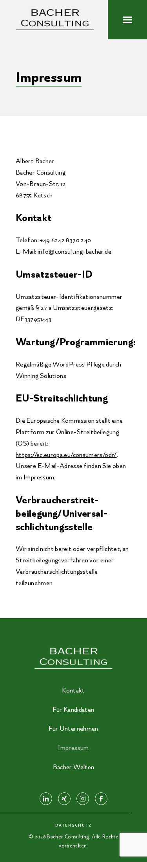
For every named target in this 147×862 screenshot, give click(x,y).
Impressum (73, 747)
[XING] (64, 798)
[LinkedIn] (46, 798)
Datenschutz (73, 825)
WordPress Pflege (79, 364)
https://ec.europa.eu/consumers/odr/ (66, 454)
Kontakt (73, 690)
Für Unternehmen (73, 728)
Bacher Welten (73, 767)
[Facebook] (101, 798)
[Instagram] (82, 798)
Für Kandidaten (73, 709)
